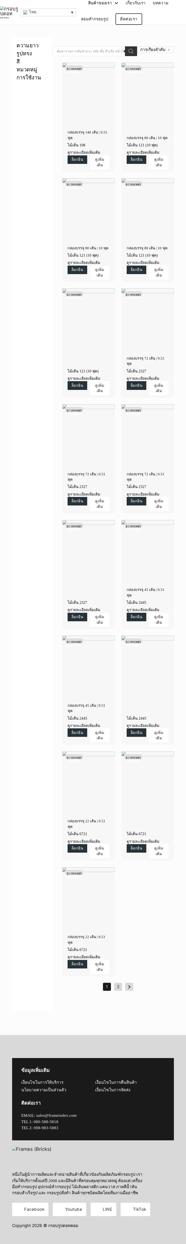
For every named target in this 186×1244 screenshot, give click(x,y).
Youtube (73, 1209)
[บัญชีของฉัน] (152, 19)
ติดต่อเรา (129, 19)
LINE (107, 1209)
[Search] (131, 51)
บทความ (160, 3)
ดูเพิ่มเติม (99, 162)
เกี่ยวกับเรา (136, 3)
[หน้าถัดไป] (129, 987)
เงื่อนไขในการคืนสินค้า (116, 1082)
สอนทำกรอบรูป (94, 19)
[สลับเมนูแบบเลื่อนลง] (116, 3)
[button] (48, 12)
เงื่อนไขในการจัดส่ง (112, 1090)
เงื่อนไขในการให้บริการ (42, 1082)
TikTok (139, 1209)
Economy (74, 69)
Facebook (34, 1209)
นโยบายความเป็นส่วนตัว (43, 1090)
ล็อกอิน (77, 159)
